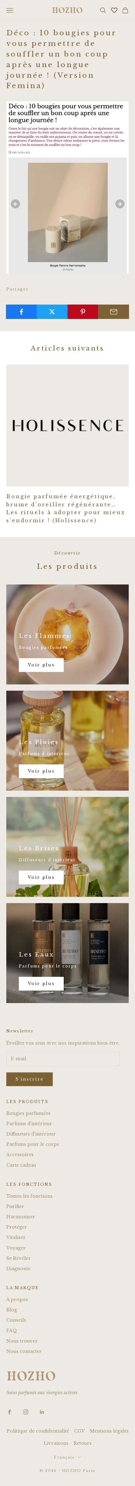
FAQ (11, 1330)
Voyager (16, 1248)
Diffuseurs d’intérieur (31, 1134)
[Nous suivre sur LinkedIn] (42, 1412)
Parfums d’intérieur (29, 1123)
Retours (82, 1443)
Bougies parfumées (28, 1113)
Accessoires (20, 1154)
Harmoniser (20, 1217)
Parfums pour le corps (32, 1144)
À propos (17, 1299)
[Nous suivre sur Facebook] (9, 1412)
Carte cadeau (21, 1165)
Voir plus (41, 665)
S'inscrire (29, 1079)
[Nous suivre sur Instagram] (26, 1412)
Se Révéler (18, 1258)
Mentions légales (109, 1431)
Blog (11, 1310)
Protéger (16, 1227)
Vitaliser (16, 1237)
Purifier (15, 1206)
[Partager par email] (113, 312)
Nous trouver (22, 1341)
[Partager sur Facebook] (21, 312)
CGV (79, 1431)
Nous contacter (24, 1351)
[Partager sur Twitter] (52, 312)
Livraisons (56, 1443)
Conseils (16, 1320)
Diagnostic (18, 1268)
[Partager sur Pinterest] (83, 312)
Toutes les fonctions (29, 1196)
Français (64, 1457)
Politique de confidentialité (38, 1431)
